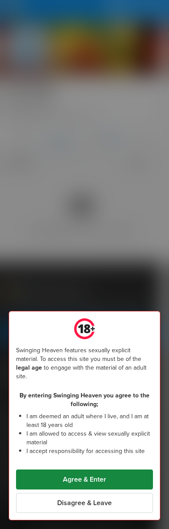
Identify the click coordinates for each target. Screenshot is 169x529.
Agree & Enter (84, 479)
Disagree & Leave (84, 503)
